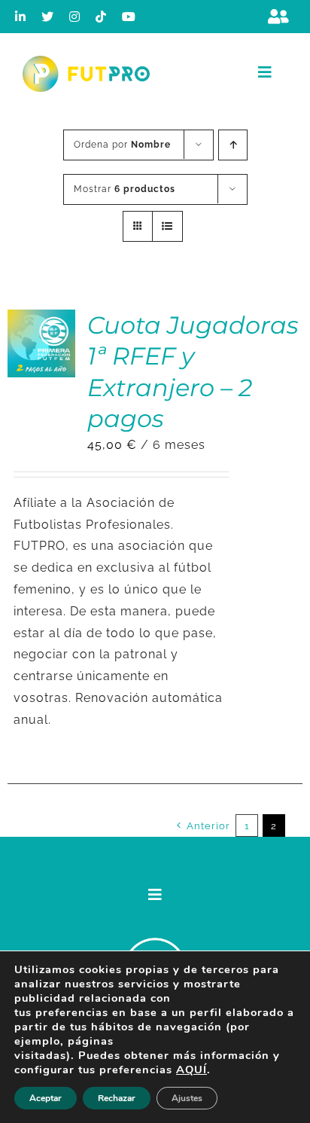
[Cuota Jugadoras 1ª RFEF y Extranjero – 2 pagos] (41, 320)
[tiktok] (101, 17)
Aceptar (45, 1098)
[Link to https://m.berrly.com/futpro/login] (278, 16)
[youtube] (129, 17)
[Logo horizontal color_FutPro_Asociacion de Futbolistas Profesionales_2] (86, 61)
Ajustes (187, 1098)
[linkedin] (20, 17)
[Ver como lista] (167, 226)
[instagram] (75, 17)
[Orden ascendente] (233, 145)
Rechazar (116, 1098)
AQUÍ (191, 1069)
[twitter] (47, 17)
